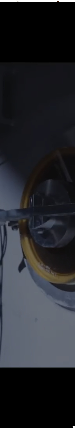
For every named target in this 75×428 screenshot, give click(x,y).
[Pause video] (72, 426)
